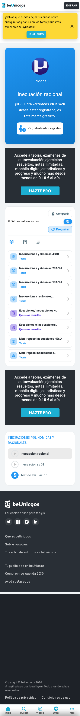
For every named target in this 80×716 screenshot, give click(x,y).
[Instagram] (26, 521)
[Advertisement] (40, 634)
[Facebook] (17, 521)
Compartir (62, 213)
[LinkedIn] (35, 521)
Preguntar (62, 229)
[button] (40, 453)
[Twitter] (8, 521)
